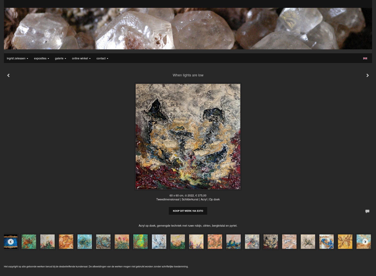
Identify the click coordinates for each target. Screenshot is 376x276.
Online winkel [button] (80, 58)
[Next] (365, 242)
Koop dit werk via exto (188, 211)
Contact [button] (101, 58)
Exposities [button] (40, 58)
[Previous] (11, 242)
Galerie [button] (59, 58)
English (365, 58)
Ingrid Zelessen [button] (16, 58)
